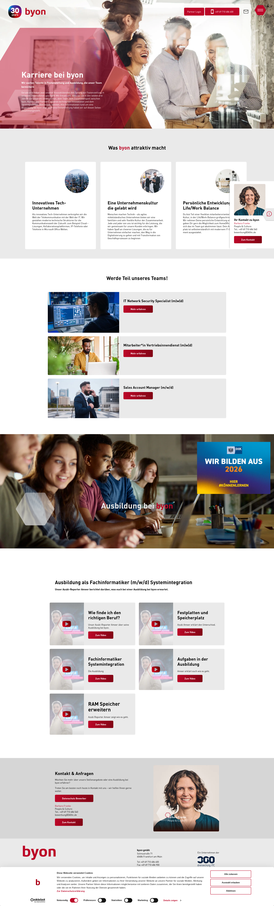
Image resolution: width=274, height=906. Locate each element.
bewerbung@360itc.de (245, 232)
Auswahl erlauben (231, 882)
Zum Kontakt (248, 239)
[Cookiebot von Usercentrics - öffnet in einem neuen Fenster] (37, 900)
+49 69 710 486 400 (150, 861)
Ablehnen (231, 891)
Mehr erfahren (138, 309)
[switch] (102, 900)
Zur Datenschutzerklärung (71, 891)
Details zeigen (170, 900)
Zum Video (100, 678)
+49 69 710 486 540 (248, 229)
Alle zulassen (230, 874)
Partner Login (194, 11)
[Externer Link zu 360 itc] (206, 865)
